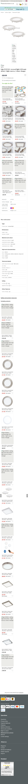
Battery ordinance (5, 727)
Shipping (3, 725)
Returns (3, 734)
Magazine (3, 746)
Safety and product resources (9, 298)
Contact (3, 748)
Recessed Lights (16, 12)
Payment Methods (5, 723)
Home (2, 12)
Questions (3, 719)
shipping (21, 692)
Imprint (3, 753)
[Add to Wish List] (25, 75)
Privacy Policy (4, 721)
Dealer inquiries (5, 751)
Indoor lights (8, 12)
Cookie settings (5, 736)
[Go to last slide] (1, 495)
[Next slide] (16, 53)
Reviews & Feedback (6, 749)
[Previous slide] (11, 53)
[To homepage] (7, 4)
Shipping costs (10, 77)
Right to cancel (4, 731)
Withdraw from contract (7, 732)
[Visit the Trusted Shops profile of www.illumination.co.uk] (14, 769)
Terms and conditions (6, 729)
